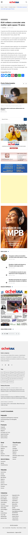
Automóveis (15, 444)
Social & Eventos (4, 464)
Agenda (2, 463)
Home (2, 7)
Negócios (3, 430)
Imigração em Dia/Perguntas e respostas (9, 417)
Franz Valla (3, 514)
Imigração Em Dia (15, 495)
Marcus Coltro (15, 502)
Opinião (13, 507)
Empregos (15, 448)
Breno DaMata (4, 498)
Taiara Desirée (15, 518)
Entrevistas (3, 428)
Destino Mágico (4, 509)
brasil (17, 372)
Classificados (17, 442)
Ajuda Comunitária (4, 434)
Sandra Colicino (15, 516)
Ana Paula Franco (4, 495)
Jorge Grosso (15, 498)
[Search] (26, 2)
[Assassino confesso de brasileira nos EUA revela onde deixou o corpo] (4, 257)
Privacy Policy (13, 527)
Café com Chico (4, 437)
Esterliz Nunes (4, 513)
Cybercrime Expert (5, 505)
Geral (6, 7)
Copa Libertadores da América (15, 378)
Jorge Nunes (14, 500)
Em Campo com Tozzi (5, 432)
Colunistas (4, 493)
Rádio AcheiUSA (4, 436)
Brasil (2, 452)
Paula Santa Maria (16, 509)
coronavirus (3, 381)
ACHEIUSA (4, 27)
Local (20, 105)
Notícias (2, 421)
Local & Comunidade (7, 411)
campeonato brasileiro (12, 375)
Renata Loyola (15, 514)
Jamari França (15, 497)
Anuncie (14, 459)
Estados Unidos (12, 7)
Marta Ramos (15, 505)
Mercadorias (15, 450)
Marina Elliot (14, 504)
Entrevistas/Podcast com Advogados (9, 419)
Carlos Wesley (4, 401)
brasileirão (3, 375)
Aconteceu (3, 461)
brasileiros (22, 372)
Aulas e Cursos (4, 484)
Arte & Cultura (5, 459)
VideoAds (4, 470)
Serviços (14, 453)
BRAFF (12, 372)
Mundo (2, 450)
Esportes (10, 401)
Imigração (4, 415)
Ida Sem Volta (4, 518)
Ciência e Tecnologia (5, 105)
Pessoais (15, 457)
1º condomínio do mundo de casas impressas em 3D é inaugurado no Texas (17, 274)
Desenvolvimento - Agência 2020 (14, 532)
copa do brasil (4, 378)
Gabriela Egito (4, 516)
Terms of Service (19, 527)
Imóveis (14, 446)
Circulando (3, 504)
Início (4, 527)
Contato (24, 527)
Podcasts (4, 425)
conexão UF (21, 375)
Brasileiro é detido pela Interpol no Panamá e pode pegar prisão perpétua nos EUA (17, 266)
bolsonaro (7, 372)
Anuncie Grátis (7, 527)
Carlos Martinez (4, 500)
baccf (2, 372)
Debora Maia (3, 507)
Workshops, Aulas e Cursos (18, 455)
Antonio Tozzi (4, 497)
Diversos (2, 482)
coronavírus (10, 381)
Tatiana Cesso (15, 519)
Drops (2, 511)
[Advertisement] (14, 189)
